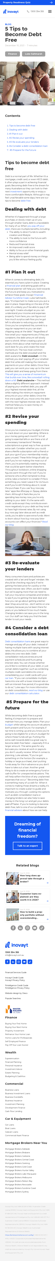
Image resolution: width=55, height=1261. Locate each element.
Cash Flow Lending (13, 1111)
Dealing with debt (18, 130)
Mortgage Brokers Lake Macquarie (20, 1174)
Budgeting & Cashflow (15, 1076)
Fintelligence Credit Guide (16, 985)
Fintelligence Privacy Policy (17, 988)
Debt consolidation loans (17, 641)
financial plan (13, 286)
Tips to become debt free (22, 125)
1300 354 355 (37, 11)
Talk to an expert (27, 845)
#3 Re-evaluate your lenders (24, 142)
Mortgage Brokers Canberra (17, 1156)
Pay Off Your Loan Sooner (16, 1045)
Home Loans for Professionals (18, 1038)
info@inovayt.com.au (14, 955)
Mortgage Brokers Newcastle (18, 1184)
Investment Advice (13, 1069)
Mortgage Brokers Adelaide (17, 1149)
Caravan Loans (11, 1132)
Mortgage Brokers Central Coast (19, 1160)
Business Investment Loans (17, 1093)
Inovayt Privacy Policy (15, 980)
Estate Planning (12, 1073)
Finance (12, 54)
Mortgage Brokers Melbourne (18, 1177)
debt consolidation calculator (24, 693)
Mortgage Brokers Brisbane (17, 1152)
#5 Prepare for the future (22, 150)
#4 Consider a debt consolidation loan (28, 146)
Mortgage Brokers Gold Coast (18, 1167)
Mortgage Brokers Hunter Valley (19, 1170)
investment (16, 191)
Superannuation (12, 1058)
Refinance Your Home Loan (17, 1034)
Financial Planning (13, 1062)
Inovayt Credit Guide (14, 978)
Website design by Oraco (16, 993)
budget (9, 725)
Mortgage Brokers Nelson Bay (18, 1181)
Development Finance (15, 1108)
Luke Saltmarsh (33, 54)
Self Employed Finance (15, 1041)
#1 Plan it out (16, 134)
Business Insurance (13, 1100)
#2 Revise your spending (21, 138)
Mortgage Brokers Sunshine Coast (20, 1188)
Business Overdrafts (14, 1097)
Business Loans (12, 1090)
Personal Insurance (13, 1065)
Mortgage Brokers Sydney (17, 1192)
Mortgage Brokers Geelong (17, 1163)
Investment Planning (14, 1104)
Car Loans (9, 1125)
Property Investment (14, 1031)
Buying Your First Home (16, 1023)
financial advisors (13, 810)
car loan (9, 678)
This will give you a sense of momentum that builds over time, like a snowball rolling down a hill (27, 377)
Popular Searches (13, 998)
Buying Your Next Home (16, 1027)
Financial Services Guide (15, 972)
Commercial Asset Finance (17, 1135)
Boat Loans (10, 1128)
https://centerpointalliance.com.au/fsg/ (19, 1235)
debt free (26, 201)
